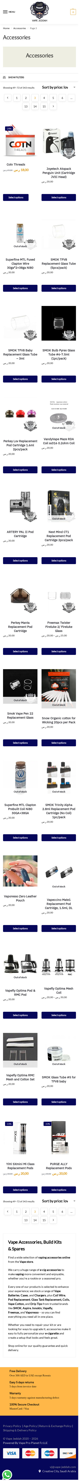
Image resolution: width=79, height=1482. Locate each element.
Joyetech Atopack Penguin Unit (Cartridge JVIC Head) (59, 173)
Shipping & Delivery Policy (19, 1430)
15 (44, 106)
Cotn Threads (16, 164)
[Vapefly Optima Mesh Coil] (59, 963)
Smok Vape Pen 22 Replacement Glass (20, 715)
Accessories (19, 28)
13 (26, 106)
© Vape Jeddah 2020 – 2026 (20, 1438)
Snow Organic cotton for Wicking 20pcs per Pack (59, 720)
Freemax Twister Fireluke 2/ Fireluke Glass (58, 627)
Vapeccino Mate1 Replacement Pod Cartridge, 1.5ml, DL (59, 904)
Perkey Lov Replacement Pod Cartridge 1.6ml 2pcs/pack (20, 445)
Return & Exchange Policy (55, 1426)
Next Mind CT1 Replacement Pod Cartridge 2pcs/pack (59, 536)
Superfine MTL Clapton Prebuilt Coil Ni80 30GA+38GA (20, 809)
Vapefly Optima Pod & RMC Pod (20, 992)
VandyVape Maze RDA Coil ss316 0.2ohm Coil (59, 441)
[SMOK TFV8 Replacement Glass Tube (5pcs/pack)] (59, 232)
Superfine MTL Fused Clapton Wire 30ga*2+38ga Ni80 (20, 264)
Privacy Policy (12, 1426)
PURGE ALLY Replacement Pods (59, 1166)
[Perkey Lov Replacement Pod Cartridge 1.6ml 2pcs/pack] (20, 414)
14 (35, 106)
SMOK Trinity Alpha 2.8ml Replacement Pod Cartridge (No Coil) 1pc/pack (58, 811)
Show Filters (16, 77)
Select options (16, 197)
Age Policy (30, 1426)
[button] (72, 12)
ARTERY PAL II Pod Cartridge (20, 534)
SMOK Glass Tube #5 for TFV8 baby (59, 1079)
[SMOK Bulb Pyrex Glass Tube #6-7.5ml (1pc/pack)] (59, 323)
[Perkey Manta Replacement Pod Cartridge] (20, 595)
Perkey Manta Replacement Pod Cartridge (20, 627)
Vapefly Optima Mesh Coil (58, 990)
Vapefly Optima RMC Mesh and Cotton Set (20, 1077)
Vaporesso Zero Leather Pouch (20, 898)
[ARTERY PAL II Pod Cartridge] (20, 505)
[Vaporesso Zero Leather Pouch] (20, 871)
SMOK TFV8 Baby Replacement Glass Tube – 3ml (20, 354)
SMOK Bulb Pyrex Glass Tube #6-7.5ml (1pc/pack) (59, 354)
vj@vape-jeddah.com (63, 1467)
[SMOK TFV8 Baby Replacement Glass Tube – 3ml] (20, 323)
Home (6, 28)
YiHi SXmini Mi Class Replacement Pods (20, 1166)
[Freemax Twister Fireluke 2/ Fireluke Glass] (59, 595)
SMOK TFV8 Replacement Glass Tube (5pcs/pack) (59, 264)
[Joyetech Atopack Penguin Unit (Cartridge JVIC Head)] (59, 141)
